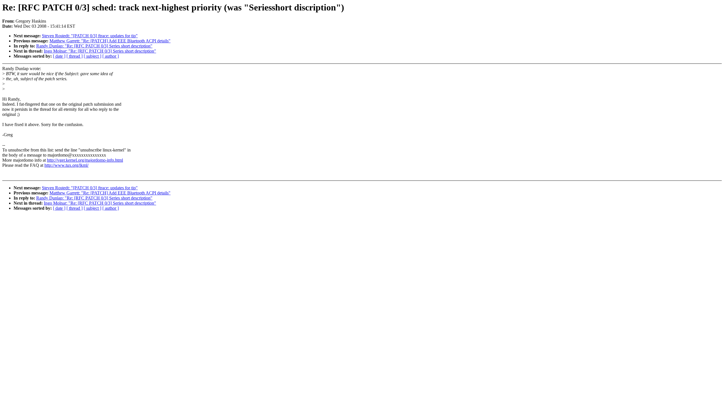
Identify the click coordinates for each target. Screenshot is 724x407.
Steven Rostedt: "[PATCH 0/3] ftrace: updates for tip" (90, 35)
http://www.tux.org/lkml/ (66, 165)
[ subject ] (92, 56)
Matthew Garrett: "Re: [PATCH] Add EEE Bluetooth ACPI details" (110, 40)
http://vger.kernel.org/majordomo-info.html (85, 160)
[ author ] (110, 56)
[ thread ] (74, 56)
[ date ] (59, 56)
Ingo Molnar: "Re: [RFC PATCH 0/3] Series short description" (100, 51)
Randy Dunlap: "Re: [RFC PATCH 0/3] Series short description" (94, 46)
